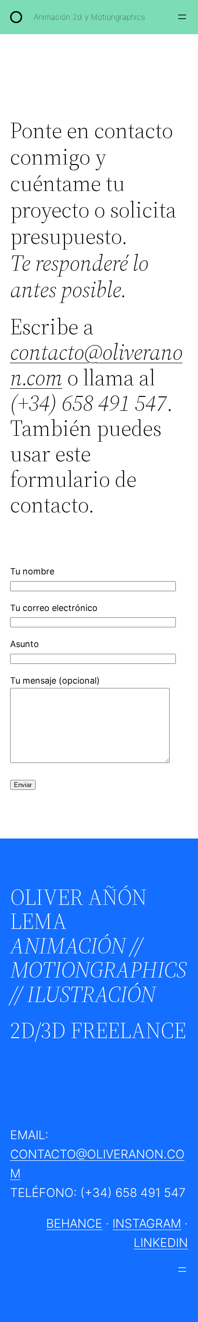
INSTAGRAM (146, 1223)
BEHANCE (74, 1223)
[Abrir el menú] (182, 17)
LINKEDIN (161, 1242)
